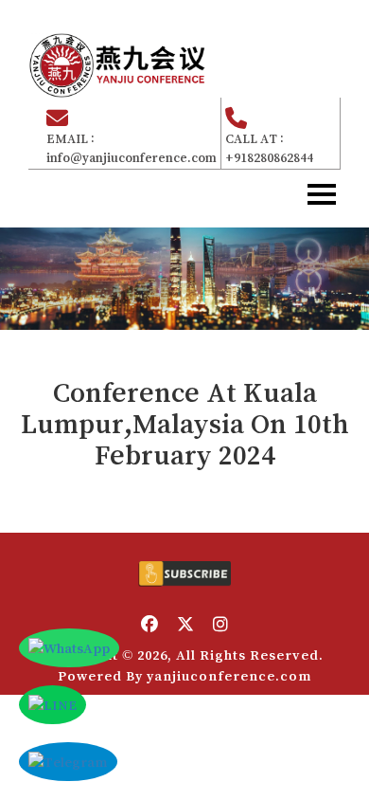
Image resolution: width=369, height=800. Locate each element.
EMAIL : (131, 148)
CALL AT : (269, 148)
